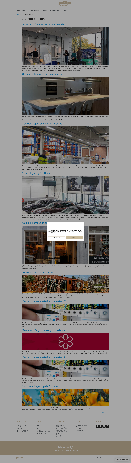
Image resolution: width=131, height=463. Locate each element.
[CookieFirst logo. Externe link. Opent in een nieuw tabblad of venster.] (48, 225)
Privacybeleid (80, 224)
